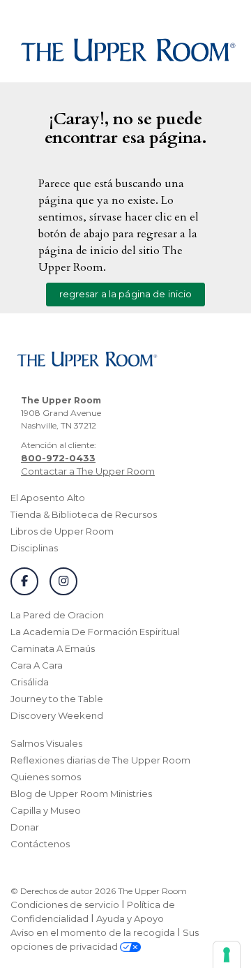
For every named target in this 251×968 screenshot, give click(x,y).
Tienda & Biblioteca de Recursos (83, 514)
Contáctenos (40, 843)
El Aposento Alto (47, 497)
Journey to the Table (56, 698)
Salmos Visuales (46, 743)
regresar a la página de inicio (125, 293)
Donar (24, 827)
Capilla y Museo (45, 810)
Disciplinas (34, 547)
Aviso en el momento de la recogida (92, 932)
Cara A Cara (36, 665)
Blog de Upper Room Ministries (81, 793)
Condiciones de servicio (64, 904)
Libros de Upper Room (62, 531)
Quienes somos (45, 776)
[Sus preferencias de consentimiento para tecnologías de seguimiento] (226, 954)
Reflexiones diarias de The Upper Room (100, 760)
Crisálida (29, 681)
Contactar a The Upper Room (88, 471)
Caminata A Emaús (52, 648)
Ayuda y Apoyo (130, 918)
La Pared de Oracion (57, 614)
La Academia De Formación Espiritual (95, 631)
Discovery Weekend (56, 715)
